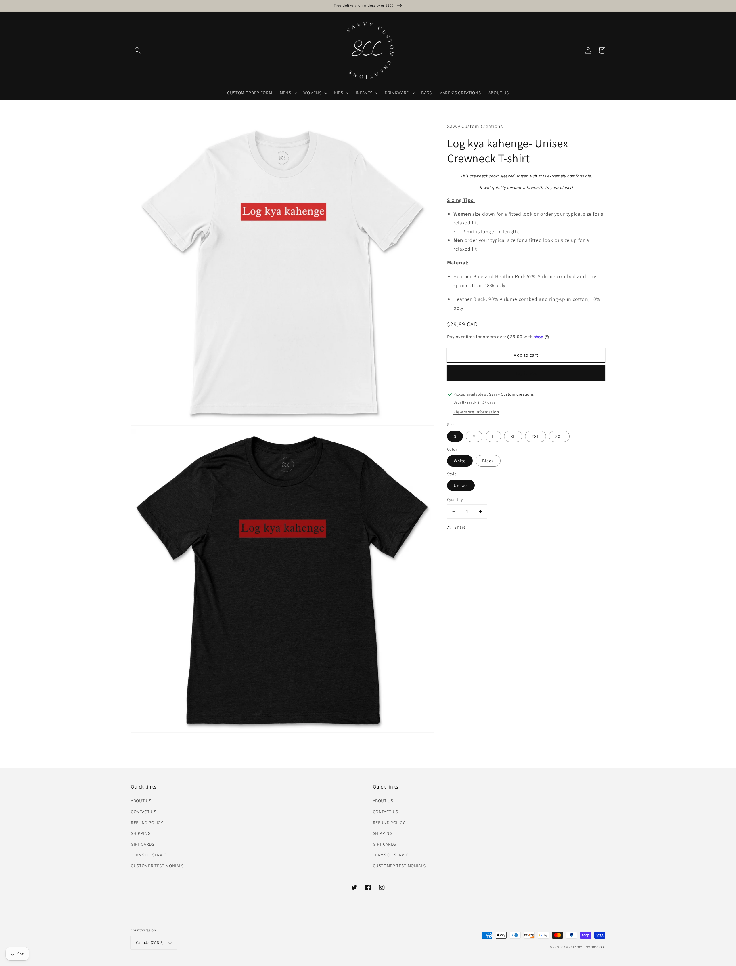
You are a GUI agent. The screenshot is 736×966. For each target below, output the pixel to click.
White (460, 461)
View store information (476, 412)
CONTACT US (143, 811)
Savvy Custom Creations (580, 947)
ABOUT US (141, 800)
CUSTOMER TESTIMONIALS (157, 865)
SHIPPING (140, 833)
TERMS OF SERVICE (150, 855)
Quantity (455, 499)
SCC (602, 947)
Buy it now (526, 373)
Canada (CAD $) (150, 942)
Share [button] (460, 527)
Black (488, 461)
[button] (138, 50)
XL (513, 436)
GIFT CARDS (142, 844)
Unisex (461, 485)
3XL (559, 436)
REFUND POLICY (147, 822)
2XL (535, 436)
